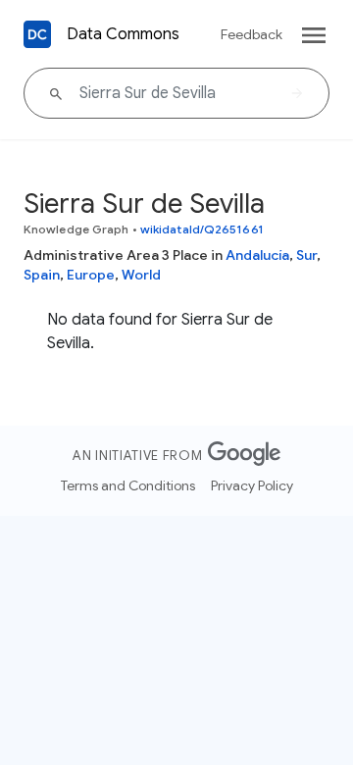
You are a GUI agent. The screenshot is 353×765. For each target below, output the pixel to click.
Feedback (251, 34)
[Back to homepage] (37, 34)
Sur (306, 255)
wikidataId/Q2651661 (202, 229)
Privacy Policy (252, 485)
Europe (91, 274)
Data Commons (123, 34)
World (141, 274)
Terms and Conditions (128, 485)
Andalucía (257, 255)
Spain (42, 274)
